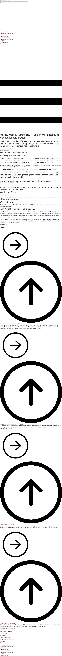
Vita (3, 35)
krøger (1, 29)
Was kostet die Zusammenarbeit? (7, 623)
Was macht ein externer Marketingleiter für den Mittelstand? (13, 323)
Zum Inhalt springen (4, 0)
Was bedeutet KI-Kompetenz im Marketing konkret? (12, 424)
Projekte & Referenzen (7, 33)
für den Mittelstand (6, 32)
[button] (31, 277)
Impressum (2, 641)
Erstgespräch (5, 36)
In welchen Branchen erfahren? (7, 524)
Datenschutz (3, 642)
